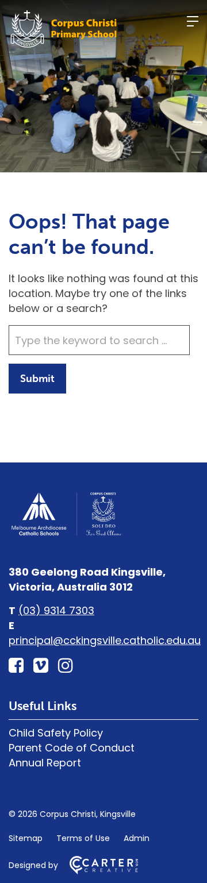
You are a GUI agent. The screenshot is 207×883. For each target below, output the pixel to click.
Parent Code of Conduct (72, 748)
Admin (137, 838)
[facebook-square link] (16, 665)
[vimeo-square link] (40, 665)
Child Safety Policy (56, 733)
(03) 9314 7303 (56, 610)
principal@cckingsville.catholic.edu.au (105, 640)
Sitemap (26, 838)
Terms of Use (83, 838)
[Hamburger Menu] (192, 21)
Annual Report (45, 762)
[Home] (66, 534)
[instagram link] (65, 665)
